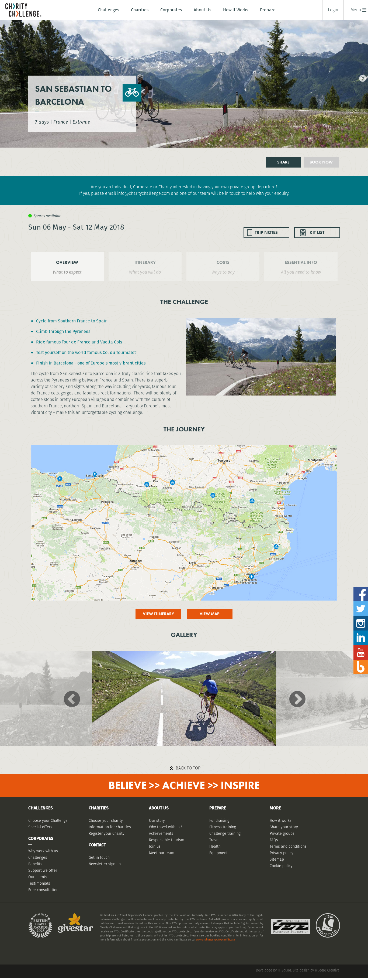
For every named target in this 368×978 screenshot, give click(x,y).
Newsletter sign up (105, 864)
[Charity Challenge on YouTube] (360, 647)
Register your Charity (106, 833)
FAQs (274, 840)
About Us (202, 10)
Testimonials (39, 883)
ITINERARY (145, 262)
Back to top (188, 768)
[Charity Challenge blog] (360, 662)
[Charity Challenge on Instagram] (360, 618)
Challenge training (225, 833)
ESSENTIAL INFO (301, 262)
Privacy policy (281, 853)
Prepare (268, 10)
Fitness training (222, 827)
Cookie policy (281, 865)
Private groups (282, 833)
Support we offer (42, 870)
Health (215, 846)
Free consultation (43, 889)
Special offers (40, 827)
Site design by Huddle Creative (316, 970)
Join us (155, 846)
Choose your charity (106, 820)
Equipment (218, 853)
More (275, 808)
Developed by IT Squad (273, 970)
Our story (157, 820)
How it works (280, 820)
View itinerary (158, 613)
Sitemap (277, 859)
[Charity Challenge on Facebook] (360, 589)
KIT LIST (317, 232)
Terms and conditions (288, 846)
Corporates (171, 10)
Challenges (108, 10)
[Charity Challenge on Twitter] (360, 603)
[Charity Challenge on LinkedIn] (360, 632)
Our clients (37, 877)
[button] (355, 10)
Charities (139, 10)
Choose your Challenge (48, 820)
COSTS (223, 262)
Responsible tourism (166, 840)
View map (210, 613)
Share (283, 162)
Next (361, 77)
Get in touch (99, 857)
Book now (321, 162)
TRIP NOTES (266, 232)
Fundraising (219, 820)
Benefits (35, 864)
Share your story (284, 827)
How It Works (235, 10)
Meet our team (161, 853)
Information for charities (110, 827)
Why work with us (43, 851)
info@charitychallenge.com (143, 193)
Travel (214, 840)
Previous (4, 77)
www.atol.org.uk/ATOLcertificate (215, 940)
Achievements (161, 833)
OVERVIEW (67, 262)
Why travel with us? (165, 827)
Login (333, 10)
